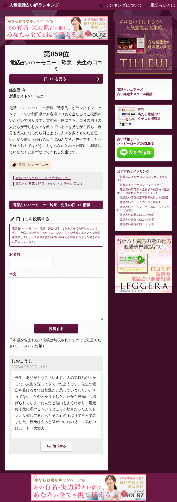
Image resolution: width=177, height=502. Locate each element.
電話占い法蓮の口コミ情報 (136, 224)
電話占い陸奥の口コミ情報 (136, 219)
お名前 (14, 254)
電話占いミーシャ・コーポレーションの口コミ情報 (143, 208)
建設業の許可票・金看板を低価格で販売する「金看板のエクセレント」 (143, 191)
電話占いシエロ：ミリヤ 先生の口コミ (43, 178)
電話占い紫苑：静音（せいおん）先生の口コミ (49, 183)
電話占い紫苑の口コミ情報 (136, 214)
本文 (13, 274)
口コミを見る (55, 79)
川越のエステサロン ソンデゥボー (141, 185)
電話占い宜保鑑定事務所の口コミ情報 (143, 197)
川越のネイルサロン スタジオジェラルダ (142, 178)
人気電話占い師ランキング (34, 5)
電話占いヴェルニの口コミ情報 (139, 202)
